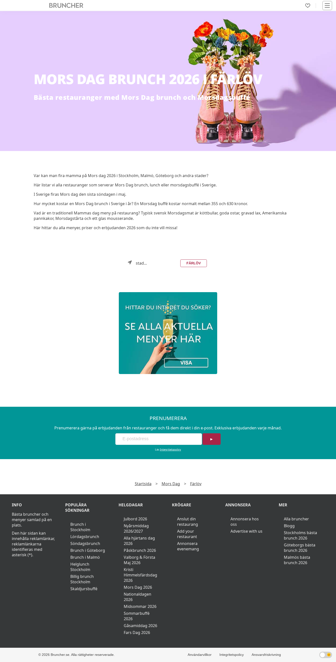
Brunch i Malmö (85, 557)
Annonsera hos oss (244, 521)
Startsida (143, 483)
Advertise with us (246, 531)
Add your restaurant (187, 533)
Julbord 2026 (135, 519)
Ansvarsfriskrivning (266, 655)
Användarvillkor (200, 655)
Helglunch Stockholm (80, 566)
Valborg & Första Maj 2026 (139, 560)
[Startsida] (66, 5)
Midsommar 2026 (140, 606)
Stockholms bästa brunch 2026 (300, 535)
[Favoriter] (307, 5)
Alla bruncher (296, 519)
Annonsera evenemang (188, 546)
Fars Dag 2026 (137, 632)
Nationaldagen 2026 (137, 596)
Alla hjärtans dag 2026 (139, 540)
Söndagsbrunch (85, 543)
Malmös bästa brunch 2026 (297, 560)
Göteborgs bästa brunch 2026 (299, 547)
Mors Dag (171, 483)
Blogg (289, 525)
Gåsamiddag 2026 (140, 625)
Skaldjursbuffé (83, 588)
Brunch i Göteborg (87, 550)
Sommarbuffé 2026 (137, 616)
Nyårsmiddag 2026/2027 (136, 528)
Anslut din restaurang (187, 521)
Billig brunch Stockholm (82, 579)
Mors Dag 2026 (138, 587)
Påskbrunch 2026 (140, 550)
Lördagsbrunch (84, 536)
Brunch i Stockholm (80, 527)
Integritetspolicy (170, 449)
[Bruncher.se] (168, 333)
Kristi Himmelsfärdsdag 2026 (140, 575)
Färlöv (193, 263)
